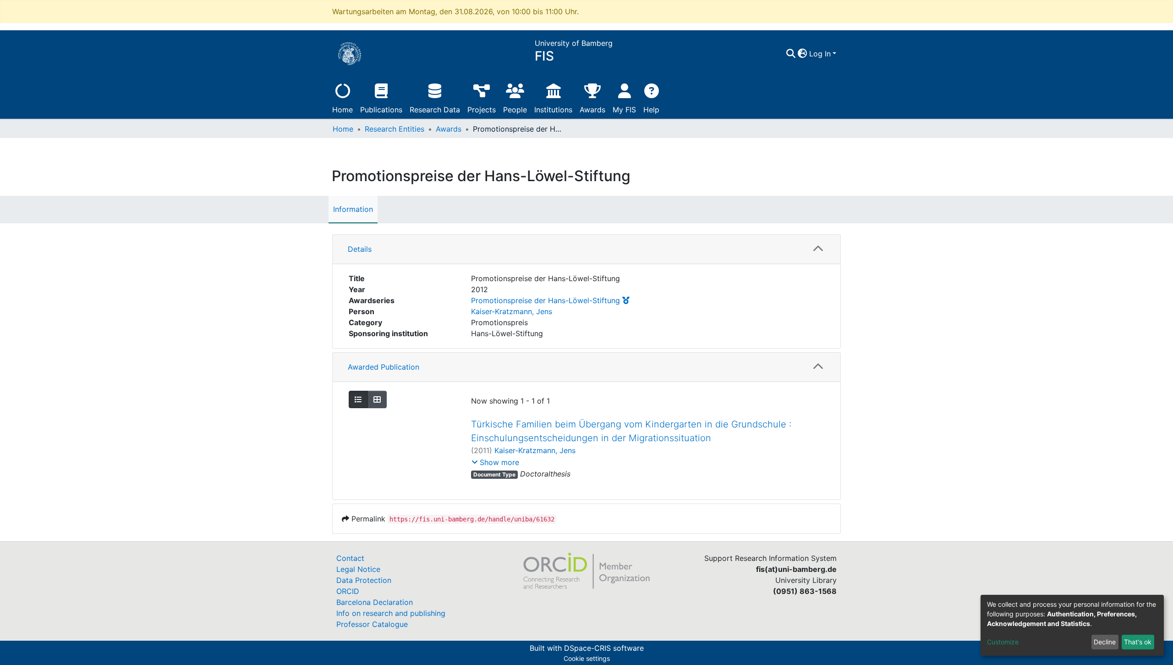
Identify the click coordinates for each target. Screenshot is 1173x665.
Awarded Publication (383, 366)
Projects (481, 109)
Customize (1003, 642)
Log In (820, 53)
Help (651, 109)
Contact (350, 558)
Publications (381, 109)
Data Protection (363, 580)
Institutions (553, 109)
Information (353, 209)
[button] (802, 53)
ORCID (347, 591)
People (515, 109)
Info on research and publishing (390, 613)
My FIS (624, 109)
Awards (592, 109)
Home (342, 109)
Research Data (435, 109)
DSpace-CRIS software (604, 648)
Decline (1105, 642)
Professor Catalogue (372, 624)
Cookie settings (587, 658)
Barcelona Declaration (374, 602)
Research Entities (394, 128)
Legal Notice (358, 569)
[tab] (586, 249)
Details (360, 249)
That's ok (1137, 642)
